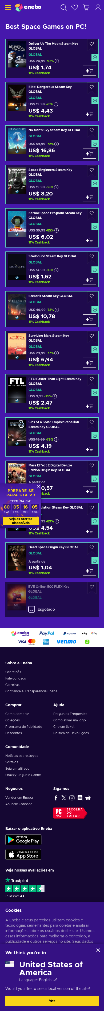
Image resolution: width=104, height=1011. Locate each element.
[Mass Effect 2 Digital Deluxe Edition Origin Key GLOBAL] (52, 479)
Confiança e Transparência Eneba (31, 691)
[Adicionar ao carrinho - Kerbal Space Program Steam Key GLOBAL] (89, 240)
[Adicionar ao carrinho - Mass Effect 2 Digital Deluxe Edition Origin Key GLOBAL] (89, 491)
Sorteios (11, 762)
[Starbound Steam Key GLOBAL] (52, 269)
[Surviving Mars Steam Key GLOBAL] (52, 350)
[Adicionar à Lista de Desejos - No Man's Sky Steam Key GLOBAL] (92, 132)
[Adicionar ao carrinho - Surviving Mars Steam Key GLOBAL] (89, 363)
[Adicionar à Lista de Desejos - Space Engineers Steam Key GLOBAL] (92, 171)
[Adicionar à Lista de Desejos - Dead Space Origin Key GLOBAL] (92, 549)
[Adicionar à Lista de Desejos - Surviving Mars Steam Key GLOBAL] (92, 337)
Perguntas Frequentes (70, 714)
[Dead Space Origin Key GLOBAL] (52, 560)
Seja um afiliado (17, 768)
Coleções (12, 720)
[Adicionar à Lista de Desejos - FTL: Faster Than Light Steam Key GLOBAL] (92, 380)
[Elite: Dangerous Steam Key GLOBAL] (52, 101)
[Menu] (7, 7)
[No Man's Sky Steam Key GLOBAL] (52, 143)
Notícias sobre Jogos (21, 755)
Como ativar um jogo (69, 720)
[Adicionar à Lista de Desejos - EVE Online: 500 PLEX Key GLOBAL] (92, 588)
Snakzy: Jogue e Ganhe (23, 775)
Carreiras (12, 684)
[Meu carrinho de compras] (86, 7)
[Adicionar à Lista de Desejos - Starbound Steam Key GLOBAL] (92, 258)
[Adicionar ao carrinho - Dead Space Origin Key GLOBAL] (89, 571)
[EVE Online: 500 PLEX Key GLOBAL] (52, 599)
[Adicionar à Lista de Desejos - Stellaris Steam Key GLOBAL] (92, 297)
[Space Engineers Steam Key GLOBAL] (52, 184)
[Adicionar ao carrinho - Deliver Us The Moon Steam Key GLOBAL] (89, 71)
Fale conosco (15, 678)
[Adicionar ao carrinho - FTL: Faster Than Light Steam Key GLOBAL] (89, 406)
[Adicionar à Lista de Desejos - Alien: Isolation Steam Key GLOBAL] (92, 509)
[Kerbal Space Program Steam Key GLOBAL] (52, 228)
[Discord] (80, 797)
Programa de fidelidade (23, 726)
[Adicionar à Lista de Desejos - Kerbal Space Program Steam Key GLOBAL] (92, 215)
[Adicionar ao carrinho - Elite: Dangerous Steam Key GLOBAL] (89, 114)
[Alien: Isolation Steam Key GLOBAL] (52, 520)
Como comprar (17, 714)
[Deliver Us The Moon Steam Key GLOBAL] (52, 58)
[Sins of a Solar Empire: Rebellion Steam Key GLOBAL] (52, 437)
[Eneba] (28, 7)
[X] (64, 797)
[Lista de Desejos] (75, 7)
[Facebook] (56, 797)
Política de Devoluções (71, 733)
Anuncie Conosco (19, 804)
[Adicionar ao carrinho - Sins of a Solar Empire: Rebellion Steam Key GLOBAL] (89, 449)
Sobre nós (13, 672)
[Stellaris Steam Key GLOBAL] (52, 309)
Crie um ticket (63, 726)
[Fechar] (98, 950)
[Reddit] (88, 797)
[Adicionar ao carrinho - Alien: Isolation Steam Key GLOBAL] (89, 531)
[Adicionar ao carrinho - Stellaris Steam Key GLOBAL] (89, 319)
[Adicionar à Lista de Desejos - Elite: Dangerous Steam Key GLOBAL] (92, 88)
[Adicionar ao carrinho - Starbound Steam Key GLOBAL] (89, 280)
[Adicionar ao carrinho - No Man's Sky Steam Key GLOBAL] (89, 154)
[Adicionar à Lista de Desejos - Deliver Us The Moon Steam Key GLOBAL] (92, 45)
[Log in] (98, 7)
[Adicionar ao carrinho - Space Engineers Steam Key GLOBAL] (89, 197)
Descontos (13, 733)
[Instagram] (72, 797)
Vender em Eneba (19, 797)
